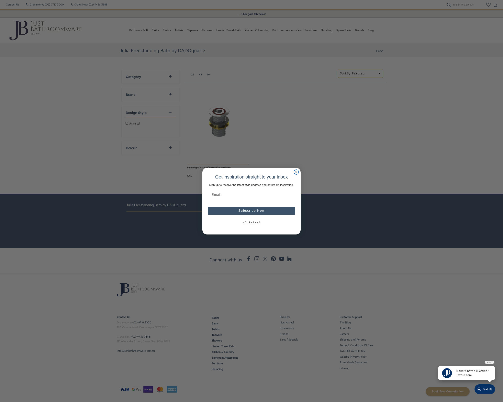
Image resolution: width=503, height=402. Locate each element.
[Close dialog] (296, 172)
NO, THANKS (251, 222)
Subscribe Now (251, 210)
